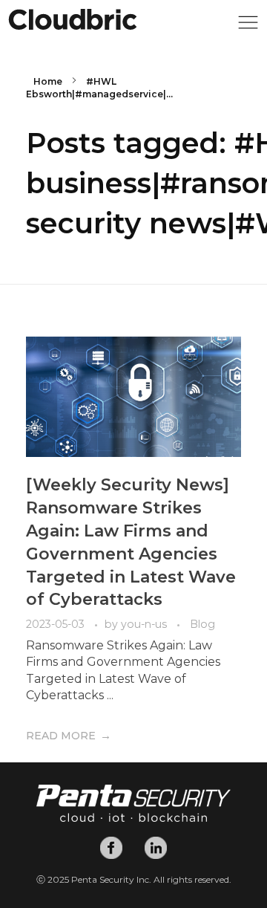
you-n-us (145, 624)
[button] (248, 26)
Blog (202, 624)
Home (47, 81)
